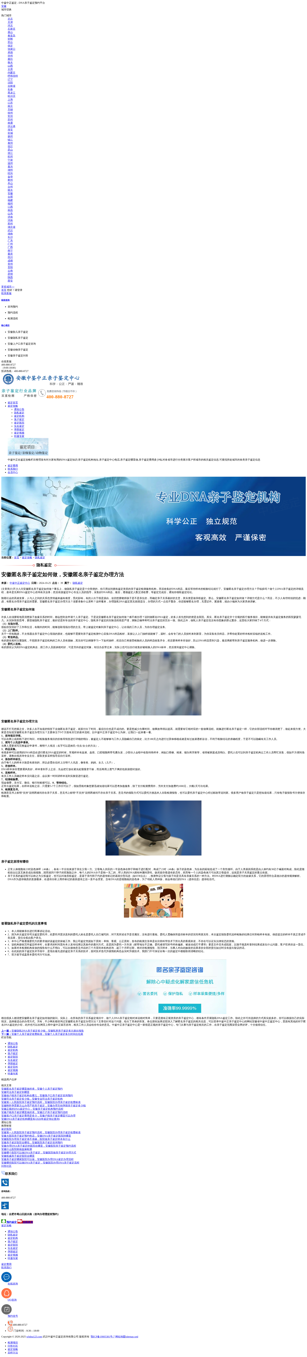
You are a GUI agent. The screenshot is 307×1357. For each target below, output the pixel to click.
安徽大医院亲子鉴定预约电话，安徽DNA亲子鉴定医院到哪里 (36, 1135)
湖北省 (11, 227)
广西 (10, 247)
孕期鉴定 (19, 429)
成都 (10, 260)
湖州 (10, 170)
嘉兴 (10, 166)
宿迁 (10, 146)
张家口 (11, 49)
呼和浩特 (13, 76)
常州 (10, 116)
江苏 (10, 102)
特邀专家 (19, 436)
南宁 (10, 250)
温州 (10, 163)
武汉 (10, 230)
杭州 (10, 156)
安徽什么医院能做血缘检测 (16, 1149)
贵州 (10, 264)
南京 (10, 106)
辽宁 (10, 79)
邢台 (10, 42)
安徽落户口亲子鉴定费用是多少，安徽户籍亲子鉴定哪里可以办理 (38, 1115)
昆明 (10, 274)
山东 (10, 213)
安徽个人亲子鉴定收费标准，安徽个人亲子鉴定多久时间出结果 (42, 1034)
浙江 (10, 153)
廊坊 (10, 59)
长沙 (10, 237)
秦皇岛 (11, 35)
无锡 (10, 109)
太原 (10, 69)
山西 (10, 65)
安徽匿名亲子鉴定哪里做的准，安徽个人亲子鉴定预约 (32, 1088)
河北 (10, 25)
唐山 (10, 32)
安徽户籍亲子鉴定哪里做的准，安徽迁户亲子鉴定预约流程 (34, 1112)
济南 (10, 217)
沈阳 (10, 82)
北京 (10, 18)
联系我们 (13, 469)
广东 (10, 240)
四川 (10, 257)
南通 (10, 123)
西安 (10, 280)
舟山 (10, 183)
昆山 (10, 149)
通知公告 (19, 409)
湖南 (10, 233)
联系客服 (6, 293)
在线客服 (6, 361)
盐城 (10, 133)
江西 (10, 206)
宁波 (10, 159)
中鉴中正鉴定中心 (20, 583)
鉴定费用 (13, 465)
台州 (10, 186)
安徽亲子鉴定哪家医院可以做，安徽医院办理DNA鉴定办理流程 (37, 1159)
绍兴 (10, 173)
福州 (10, 203)
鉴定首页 (13, 402)
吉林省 (11, 86)
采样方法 (13, 1352)
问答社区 (6, 1166)
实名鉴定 (19, 426)
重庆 (10, 253)
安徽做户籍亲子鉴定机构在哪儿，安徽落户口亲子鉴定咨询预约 (37, 1095)
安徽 (3, 6)
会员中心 (13, 472)
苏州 (10, 119)
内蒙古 (11, 72)
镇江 (10, 139)
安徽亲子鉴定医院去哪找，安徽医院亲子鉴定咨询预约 (32, 1142)
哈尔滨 (11, 96)
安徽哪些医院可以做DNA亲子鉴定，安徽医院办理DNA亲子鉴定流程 (40, 1162)
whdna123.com (34, 1336)
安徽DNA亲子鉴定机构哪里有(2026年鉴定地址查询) (30, 1119)
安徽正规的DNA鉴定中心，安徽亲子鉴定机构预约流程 (32, 1109)
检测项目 (13, 1342)
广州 (10, 243)
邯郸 (10, 39)
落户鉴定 (19, 419)
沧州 (10, 55)
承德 (10, 52)
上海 (10, 99)
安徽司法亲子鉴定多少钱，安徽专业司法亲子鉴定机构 (32, 1098)
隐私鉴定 (19, 412)
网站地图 (120, 1336)
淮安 (10, 129)
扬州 (10, 136)
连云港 (11, 126)
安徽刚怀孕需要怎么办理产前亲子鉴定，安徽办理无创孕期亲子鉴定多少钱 (43, 1105)
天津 (10, 22)
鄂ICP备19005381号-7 (103, 1336)
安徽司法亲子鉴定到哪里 (15, 1092)
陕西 (10, 277)
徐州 (10, 112)
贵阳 (10, 267)
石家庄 (11, 29)
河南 (10, 220)
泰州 (10, 143)
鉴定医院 (19, 422)
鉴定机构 (19, 416)
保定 (10, 45)
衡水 (10, 62)
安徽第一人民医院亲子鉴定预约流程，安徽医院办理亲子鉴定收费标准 (41, 1102)
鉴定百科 (13, 1066)
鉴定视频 (19, 432)
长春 (10, 89)
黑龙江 (11, 92)
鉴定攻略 (13, 406)
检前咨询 (5, 300)
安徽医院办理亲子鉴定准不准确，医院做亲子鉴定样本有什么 (35, 1139)
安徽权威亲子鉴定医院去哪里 (18, 1156)
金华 (10, 176)
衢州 (10, 180)
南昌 (10, 210)
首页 (3, 290)
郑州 (10, 223)
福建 (10, 200)
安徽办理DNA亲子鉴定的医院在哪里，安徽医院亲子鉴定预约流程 (38, 1145)
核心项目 (5, 325)
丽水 (10, 190)
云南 (10, 270)
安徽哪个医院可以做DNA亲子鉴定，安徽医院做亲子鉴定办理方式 (38, 1152)
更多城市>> (7, 286)
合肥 (10, 196)
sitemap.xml (132, 1336)
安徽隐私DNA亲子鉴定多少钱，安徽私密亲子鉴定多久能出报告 (42, 1030)
